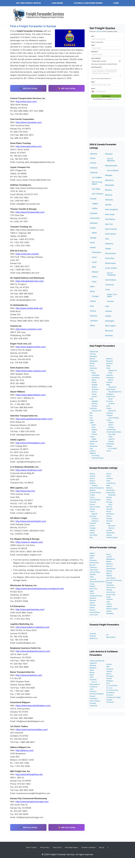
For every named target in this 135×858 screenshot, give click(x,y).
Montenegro (110, 490)
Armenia (93, 354)
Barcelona (110, 526)
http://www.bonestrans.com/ (29, 675)
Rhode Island (110, 263)
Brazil (92, 675)
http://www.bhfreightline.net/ (29, 774)
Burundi (92, 565)
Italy (91, 537)
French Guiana (95, 701)
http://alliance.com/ (25, 750)
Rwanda (109, 576)
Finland (92, 509)
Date (93, 36)
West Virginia (110, 326)
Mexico (108, 674)
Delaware (94, 223)
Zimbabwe (110, 613)
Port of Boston (113, 170)
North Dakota (110, 234)
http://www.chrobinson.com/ (29, 470)
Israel (92, 420)
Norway (109, 497)
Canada (93, 199)
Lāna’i (94, 262)
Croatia (92, 495)
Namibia (109, 571)
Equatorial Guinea (96, 596)
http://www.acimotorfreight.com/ (31, 521)
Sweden (109, 530)
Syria (108, 406)
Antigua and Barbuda (97, 661)
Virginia (108, 316)
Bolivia (92, 672)
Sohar (109, 373)
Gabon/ (92, 603)
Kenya (108, 554)
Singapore (110, 394)
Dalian (93, 373)
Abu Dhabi (111, 434)
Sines (109, 504)
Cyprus (92, 497)
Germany (93, 516)
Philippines (110, 378)
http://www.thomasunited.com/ (30, 212)
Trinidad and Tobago (113, 697)
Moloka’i (95, 272)
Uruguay (109, 700)
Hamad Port (111, 387)
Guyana (109, 664)
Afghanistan (94, 352)
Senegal (109, 583)
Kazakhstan (94, 441)
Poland (108, 500)
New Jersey (110, 214)
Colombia (93, 680)
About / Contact (31, 847)
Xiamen (93, 396)
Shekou (93, 387)
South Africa (110, 592)
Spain (108, 523)
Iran (91, 415)
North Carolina (111, 229)
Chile (91, 677)
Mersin (109, 425)
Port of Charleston (111, 274)
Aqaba (93, 439)
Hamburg (94, 521)
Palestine (109, 375)
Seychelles (110, 585)
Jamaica (109, 671)
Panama (109, 678)
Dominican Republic (97, 694)
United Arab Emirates (113, 432)
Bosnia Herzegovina (97, 488)
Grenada (93, 703)
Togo (108, 602)
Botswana (93, 560)
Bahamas (93, 665)
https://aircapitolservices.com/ (30, 281)
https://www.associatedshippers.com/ (33, 705)
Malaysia (93, 453)
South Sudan (110, 594)
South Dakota (110, 280)
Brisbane (93, 636)
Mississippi (109, 185)
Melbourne (93, 638)
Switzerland (110, 533)
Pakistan (109, 382)
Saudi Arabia (110, 389)
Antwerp (94, 485)
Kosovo (108, 474)
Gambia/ (92, 605)
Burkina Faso (94, 563)
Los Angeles (97, 177)
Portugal (109, 502)
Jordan (92, 437)
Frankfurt (94, 518)
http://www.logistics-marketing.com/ (33, 627)
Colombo (110, 403)
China (92, 370)
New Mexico (110, 219)
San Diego (96, 189)
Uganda (109, 606)
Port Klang (94, 455)
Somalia (109, 590)
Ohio (107, 239)
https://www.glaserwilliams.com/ (31, 395)
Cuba (91, 689)
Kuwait (92, 444)
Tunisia (108, 604)
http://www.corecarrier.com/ (29, 122)
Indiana (93, 301)
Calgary (95, 204)
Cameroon (93, 567)
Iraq (91, 418)
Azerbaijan (93, 356)
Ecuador (92, 696)
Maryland (109, 154)
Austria (92, 478)
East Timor (93, 589)
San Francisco (97, 194)
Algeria (92, 553)
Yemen (108, 451)
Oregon (108, 249)
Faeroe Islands (95, 507)
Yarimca (110, 427)
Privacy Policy (44, 847)
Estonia (92, 504)
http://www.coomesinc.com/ (29, 329)
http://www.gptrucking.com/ (29, 146)
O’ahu (94, 282)
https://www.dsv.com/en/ (27, 254)
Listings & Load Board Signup (88, 3)
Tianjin (93, 394)
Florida (92, 228)
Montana (108, 195)
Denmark (93, 502)
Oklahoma (109, 244)
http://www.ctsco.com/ (26, 101)
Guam (92, 243)
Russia (108, 511)
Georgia (93, 238)
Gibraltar (93, 523)
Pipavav (93, 406)
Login (116, 3)
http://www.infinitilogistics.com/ (30, 443)
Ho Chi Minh (111, 448)
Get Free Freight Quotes (28, 3)
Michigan (108, 175)
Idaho (92, 286)
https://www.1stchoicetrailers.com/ (32, 729)
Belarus (92, 481)
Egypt (92, 591)
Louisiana (94, 321)
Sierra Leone (110, 587)
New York (109, 224)
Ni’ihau (94, 277)
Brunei (92, 366)
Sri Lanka (109, 401)
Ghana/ (92, 607)
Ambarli (110, 422)
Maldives (109, 359)
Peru (108, 683)
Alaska (92, 158)
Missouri (108, 190)
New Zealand (110, 637)
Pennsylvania (110, 253)
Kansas (93, 311)
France (92, 511)
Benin (92, 558)
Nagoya (93, 429)
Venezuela (110, 702)
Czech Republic (95, 500)
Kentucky (93, 316)
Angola (92, 555)
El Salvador (94, 698)
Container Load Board (88, 847)
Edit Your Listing (68, 88)
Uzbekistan (110, 444)
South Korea (110, 396)
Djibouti (92, 586)
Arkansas (93, 168)
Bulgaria (92, 490)
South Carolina (111, 268)
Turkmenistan (111, 429)
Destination (94, 51)
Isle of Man (93, 535)
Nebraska (109, 200)
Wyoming (108, 335)
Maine (92, 326)
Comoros (93, 579)
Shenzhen (94, 389)
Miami (94, 233)
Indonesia (93, 408)
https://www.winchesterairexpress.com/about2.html (40, 588)
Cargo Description (96, 67)
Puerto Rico (109, 258)
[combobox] (93, 91)
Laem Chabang (112, 418)
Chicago (95, 296)
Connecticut (95, 218)
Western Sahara (111, 609)
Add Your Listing (30, 88)
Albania (92, 474)
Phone (93, 88)
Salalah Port (111, 370)
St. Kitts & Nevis (112, 685)
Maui (94, 267)
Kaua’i (94, 257)
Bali (91, 413)
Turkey (108, 420)
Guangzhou (95, 375)
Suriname (109, 695)
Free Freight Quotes (71, 847)
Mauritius (109, 564)
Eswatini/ (93, 598)
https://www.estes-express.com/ (31, 371)
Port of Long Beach (97, 183)
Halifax (95, 208)
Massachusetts (111, 166)
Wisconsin (109, 331)
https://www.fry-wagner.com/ (29, 542)
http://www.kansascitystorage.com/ (32, 801)
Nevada (108, 205)
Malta (108, 485)
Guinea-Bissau (95, 612)
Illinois (92, 291)
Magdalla (94, 401)
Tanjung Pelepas (96, 458)
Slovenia (109, 521)
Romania (109, 509)
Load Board (57, 3)
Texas (107, 290)
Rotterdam (111, 495)
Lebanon (93, 451)
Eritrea (92, 593)
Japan (92, 422)
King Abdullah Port (114, 392)
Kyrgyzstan (93, 446)
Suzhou (93, 392)
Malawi (108, 561)
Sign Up (101, 847)
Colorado (93, 213)
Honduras (109, 669)
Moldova (109, 488)
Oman (108, 368)
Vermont (108, 311)
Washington (109, 321)
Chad (91, 577)
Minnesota (109, 180)
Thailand (109, 415)
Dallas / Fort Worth (112, 295)
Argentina (93, 663)
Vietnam (109, 446)
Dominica (93, 691)
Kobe (92, 427)
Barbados (93, 668)
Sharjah (110, 441)
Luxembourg (110, 483)
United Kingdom (112, 537)
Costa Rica (93, 687)
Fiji (107, 635)
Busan (109, 399)
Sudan (108, 597)
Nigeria (108, 573)
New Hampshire (111, 209)
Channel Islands (95, 492)
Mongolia (109, 361)
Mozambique (110, 568)
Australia (93, 634)
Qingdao (94, 385)
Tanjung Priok (95, 411)
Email (93, 82)
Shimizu (93, 434)
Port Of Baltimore (111, 160)
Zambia (108, 611)
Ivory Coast (94, 615)
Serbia (108, 516)
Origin (93, 45)
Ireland (92, 533)
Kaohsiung (111, 411)
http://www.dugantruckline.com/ (31, 347)
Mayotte (93, 514)
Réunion (109, 507)
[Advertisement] (106, 122)
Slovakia (109, 518)
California (94, 173)
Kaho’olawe (96, 252)
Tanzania (109, 599)
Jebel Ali (110, 439)
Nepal (108, 366)
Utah (107, 306)
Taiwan (108, 408)
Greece (92, 526)
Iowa (92, 306)
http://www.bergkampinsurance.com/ (33, 651)
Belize (92, 670)
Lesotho (109, 557)
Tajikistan (109, 413)
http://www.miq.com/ (25, 491)
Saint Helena (110, 578)
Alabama (93, 154)
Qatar (108, 385)
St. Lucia (109, 688)
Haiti (108, 667)
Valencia (110, 528)
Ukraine (109, 535)
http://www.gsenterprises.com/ (30, 609)
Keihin (93, 425)
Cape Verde (94, 570)
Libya (108, 481)
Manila (109, 380)
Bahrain (92, 359)
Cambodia (93, 368)
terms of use (116, 99)
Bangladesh (94, 361)
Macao (93, 380)
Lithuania (109, 478)
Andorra (92, 476)
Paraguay (109, 681)
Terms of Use (57, 847)
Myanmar (109, 363)
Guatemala (93, 706)
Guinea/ (92, 610)
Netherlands (110, 492)
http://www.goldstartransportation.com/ (34, 419)
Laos (91, 448)
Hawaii (92, 247)
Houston (110, 301)
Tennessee (109, 285)
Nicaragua (109, 676)
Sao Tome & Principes (114, 580)
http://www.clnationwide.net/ (29, 308)
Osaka (93, 432)
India (91, 399)
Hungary (93, 528)
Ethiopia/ (93, 600)
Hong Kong (94, 378)
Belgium (92, 483)
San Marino (110, 514)
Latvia (108, 476)
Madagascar (110, 559)
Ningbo (93, 382)
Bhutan (92, 363)
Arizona (93, 163)
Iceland (92, 530)
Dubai (109, 437)
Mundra (93, 403)
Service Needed (96, 58)
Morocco (109, 566)
